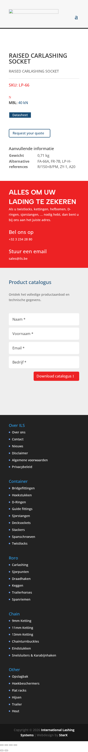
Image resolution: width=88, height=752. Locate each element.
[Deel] (11, 745)
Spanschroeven (23, 537)
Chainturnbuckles (25, 641)
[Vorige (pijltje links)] (2, 750)
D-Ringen (19, 502)
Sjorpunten (20, 572)
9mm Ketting (21, 621)
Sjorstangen (21, 516)
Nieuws (17, 446)
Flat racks (19, 690)
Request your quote (28, 133)
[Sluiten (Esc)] (15, 745)
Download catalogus (54, 376)
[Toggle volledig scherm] (6, 745)
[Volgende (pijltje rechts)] (6, 750)
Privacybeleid (22, 467)
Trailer (17, 704)
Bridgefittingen (23, 488)
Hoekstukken (22, 495)
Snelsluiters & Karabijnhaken (34, 655)
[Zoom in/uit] (2, 745)
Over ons (18, 432)
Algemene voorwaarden (30, 460)
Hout (15, 711)
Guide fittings (22, 509)
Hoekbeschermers (25, 683)
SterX (63, 735)
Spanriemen (21, 599)
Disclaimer (20, 453)
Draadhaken (21, 579)
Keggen (17, 585)
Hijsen (16, 697)
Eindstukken (21, 648)
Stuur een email (28, 251)
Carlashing (20, 565)
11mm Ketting (22, 628)
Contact (17, 439)
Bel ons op (21, 231)
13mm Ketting (22, 634)
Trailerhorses (22, 592)
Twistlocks (20, 543)
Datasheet (20, 115)
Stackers (18, 530)
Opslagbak (20, 676)
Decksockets (21, 523)
